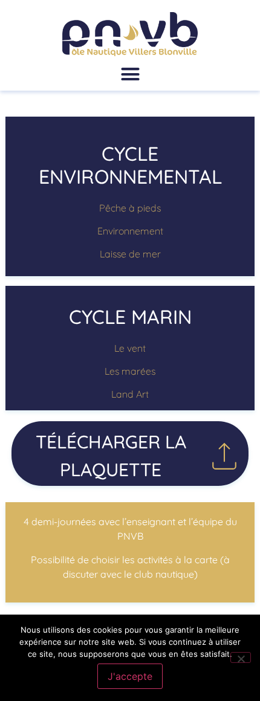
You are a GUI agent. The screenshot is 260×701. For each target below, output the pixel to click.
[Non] (240, 657)
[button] (130, 74)
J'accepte (130, 676)
